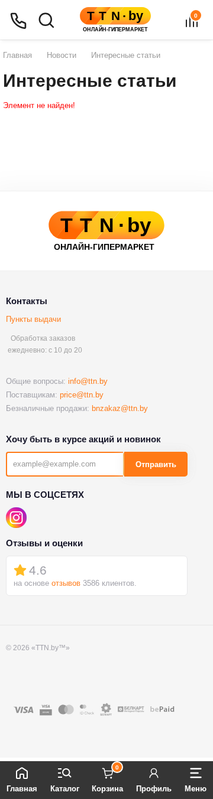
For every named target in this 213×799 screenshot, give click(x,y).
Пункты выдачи (33, 319)
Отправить (155, 464)
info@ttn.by (88, 381)
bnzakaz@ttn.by (120, 408)
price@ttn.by (82, 394)
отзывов (65, 583)
